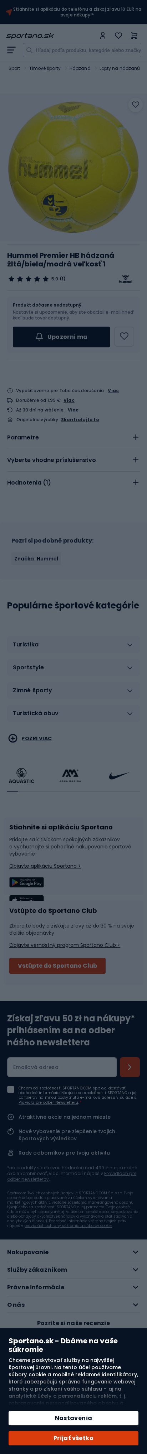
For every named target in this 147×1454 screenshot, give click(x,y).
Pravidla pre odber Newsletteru (48, 1102)
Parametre (23, 437)
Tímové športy (45, 68)
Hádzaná (80, 68)
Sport (14, 68)
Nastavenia (73, 1418)
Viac (113, 390)
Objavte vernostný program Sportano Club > (64, 945)
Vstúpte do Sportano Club (57, 966)
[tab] (73, 438)
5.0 (54, 279)
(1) (62, 279)
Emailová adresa (36, 1067)
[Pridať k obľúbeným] (135, 105)
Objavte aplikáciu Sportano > (45, 866)
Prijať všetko (73, 1438)
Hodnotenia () (29, 482)
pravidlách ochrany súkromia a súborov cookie (68, 1225)
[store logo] (51, 36)
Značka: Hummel (36, 558)
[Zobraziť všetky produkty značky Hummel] (125, 279)
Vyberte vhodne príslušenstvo (51, 460)
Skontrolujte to (80, 420)
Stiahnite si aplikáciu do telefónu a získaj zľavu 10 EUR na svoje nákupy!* (77, 12)
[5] (28, 279)
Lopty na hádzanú (120, 68)
